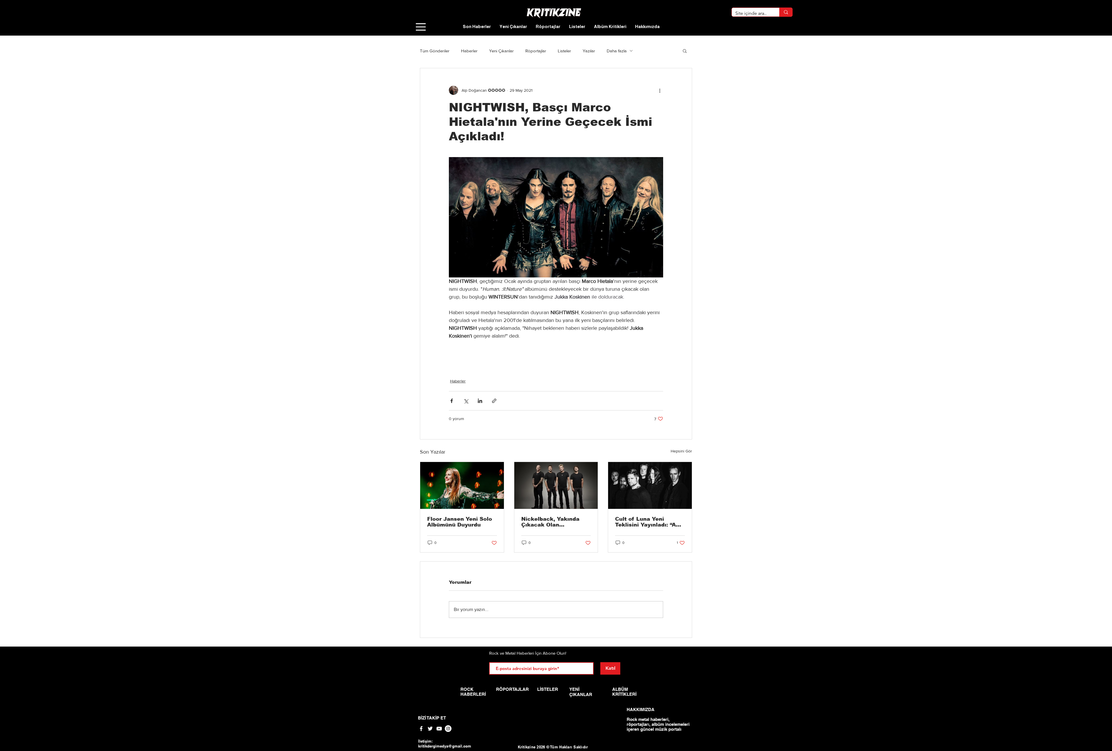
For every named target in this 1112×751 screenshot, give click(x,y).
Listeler (564, 50)
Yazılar (589, 50)
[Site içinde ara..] (785, 12)
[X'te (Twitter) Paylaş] (466, 401)
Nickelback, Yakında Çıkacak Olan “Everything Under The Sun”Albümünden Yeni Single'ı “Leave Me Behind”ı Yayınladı (553, 522)
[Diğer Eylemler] (659, 90)
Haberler (469, 50)
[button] (684, 50)
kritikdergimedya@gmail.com (444, 746)
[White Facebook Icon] (421, 728)
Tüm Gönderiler (434, 50)
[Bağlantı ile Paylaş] (494, 401)
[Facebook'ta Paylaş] (451, 401)
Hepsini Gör (681, 451)
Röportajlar (535, 50)
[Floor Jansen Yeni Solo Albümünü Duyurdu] (462, 485)
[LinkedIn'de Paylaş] (480, 401)
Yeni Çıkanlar (501, 50)
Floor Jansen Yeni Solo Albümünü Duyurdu (459, 522)
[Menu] (421, 26)
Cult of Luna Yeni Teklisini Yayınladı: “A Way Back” (645, 522)
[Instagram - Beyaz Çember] (448, 728)
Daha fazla (617, 50)
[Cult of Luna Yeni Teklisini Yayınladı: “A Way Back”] (650, 485)
